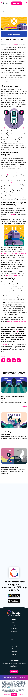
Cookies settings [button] (7, 694)
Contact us (14, 631)
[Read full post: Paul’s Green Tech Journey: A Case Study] (14, 385)
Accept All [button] (14, 694)
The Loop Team (12, 44)
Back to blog (4, 356)
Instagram (14, 651)
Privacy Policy (11, 687)
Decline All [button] (21, 694)
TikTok (14, 649)
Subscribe (4, 344)
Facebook (14, 643)
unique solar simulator (12, 275)
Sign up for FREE (14, 634)
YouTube (14, 654)
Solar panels (11, 214)
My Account (14, 628)
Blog (14, 625)
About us (14, 622)
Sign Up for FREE (16, 3)
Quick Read (6, 352)
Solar (10, 352)
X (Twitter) (14, 646)
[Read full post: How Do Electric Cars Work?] (14, 456)
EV (12, 352)
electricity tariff (13, 183)
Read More (24, 406)
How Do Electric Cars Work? (10, 467)
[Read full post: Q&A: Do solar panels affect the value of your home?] (14, 420)
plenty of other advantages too (16, 322)
